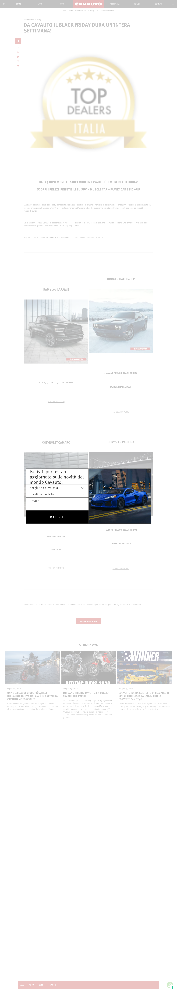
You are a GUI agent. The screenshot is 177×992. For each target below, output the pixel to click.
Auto (40, 4)
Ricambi (136, 4)
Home (65, 11)
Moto (62, 4)
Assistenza (114, 4)
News (71, 11)
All (22, 984)
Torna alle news (88, 621)
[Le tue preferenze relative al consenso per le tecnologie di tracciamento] (172, 987)
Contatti (158, 4)
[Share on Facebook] (18, 48)
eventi (42, 984)
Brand (18, 4)
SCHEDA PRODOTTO (56, 401)
